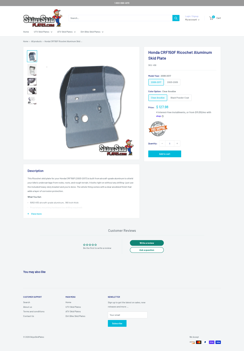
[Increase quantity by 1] (177, 143)
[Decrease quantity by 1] (162, 143)
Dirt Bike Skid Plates (90, 31)
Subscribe (117, 323)
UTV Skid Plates (41, 31)
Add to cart (164, 153)
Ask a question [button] (146, 250)
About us (27, 306)
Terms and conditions (33, 311)
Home (26, 31)
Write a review (147, 243)
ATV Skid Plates (65, 31)
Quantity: (152, 143)
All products (36, 41)
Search (26, 302)
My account (191, 19)
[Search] (175, 18)
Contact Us (28, 316)
